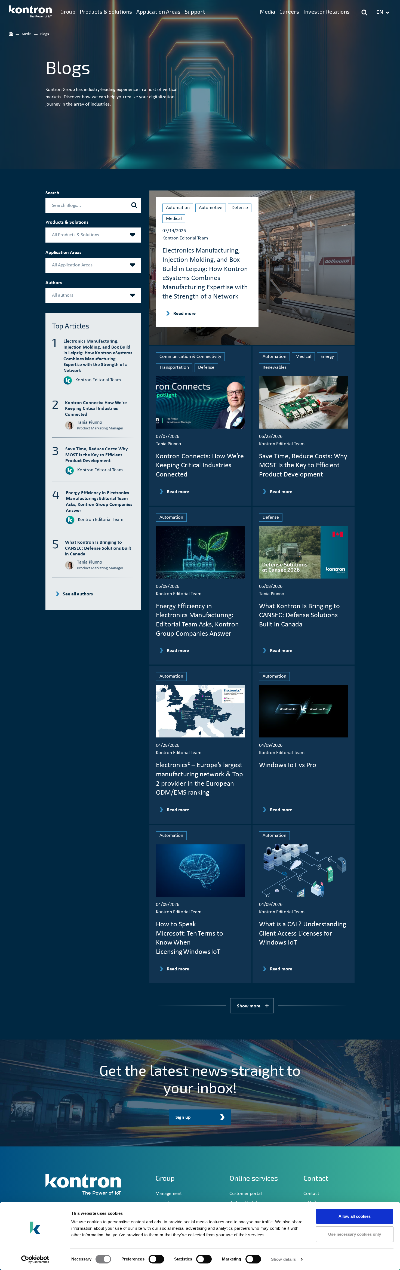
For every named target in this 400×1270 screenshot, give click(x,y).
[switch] (156, 1259)
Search (52, 193)
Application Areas (63, 252)
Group (165, 1178)
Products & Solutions (66, 222)
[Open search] (364, 13)
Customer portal (245, 1193)
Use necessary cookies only (354, 1234)
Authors (53, 282)
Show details (283, 1259)
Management (168, 1193)
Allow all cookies (355, 1216)
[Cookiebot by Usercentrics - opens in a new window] (35, 1259)
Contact (311, 1193)
